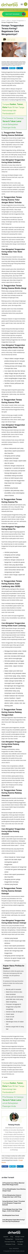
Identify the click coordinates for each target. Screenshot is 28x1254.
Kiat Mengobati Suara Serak (10, 1215)
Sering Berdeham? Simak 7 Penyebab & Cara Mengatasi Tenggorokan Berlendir (13, 1203)
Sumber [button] (5, 1077)
